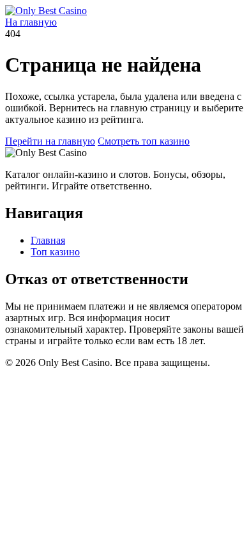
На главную (31, 22)
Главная (48, 240)
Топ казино (55, 251)
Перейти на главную (50, 141)
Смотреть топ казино (144, 141)
